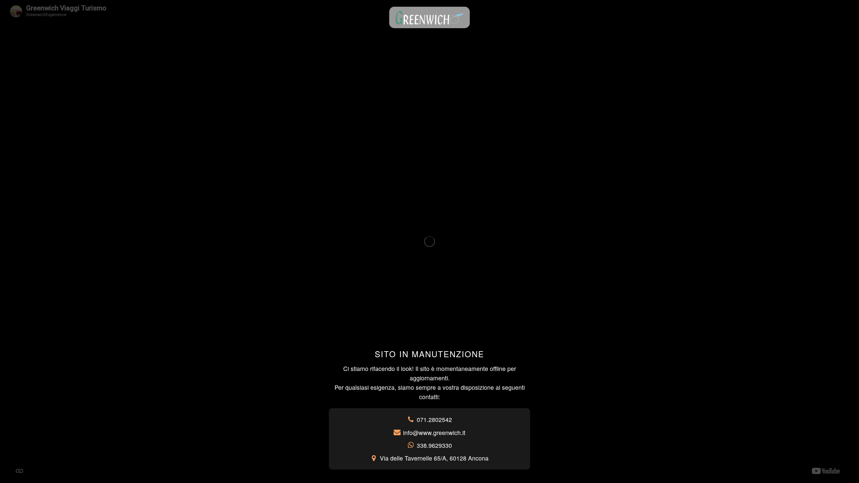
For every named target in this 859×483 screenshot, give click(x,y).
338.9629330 (434, 445)
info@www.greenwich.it (434, 432)
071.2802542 (434, 419)
